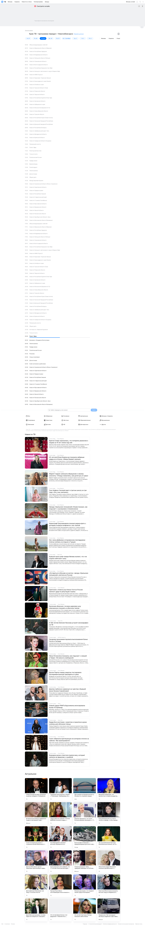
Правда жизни (33, 160)
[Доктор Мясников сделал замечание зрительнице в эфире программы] (36, 861)
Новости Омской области (36, 210)
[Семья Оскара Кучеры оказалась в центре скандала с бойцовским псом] (36, 789)
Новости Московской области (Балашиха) (40, 220)
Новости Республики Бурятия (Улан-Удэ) (40, 98)
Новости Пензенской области (37, 213)
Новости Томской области (36, 114)
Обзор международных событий (38, 45)
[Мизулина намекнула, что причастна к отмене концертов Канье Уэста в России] (108, 789)
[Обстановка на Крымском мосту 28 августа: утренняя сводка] (84, 789)
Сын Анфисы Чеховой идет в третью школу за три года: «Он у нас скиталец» (68, 491)
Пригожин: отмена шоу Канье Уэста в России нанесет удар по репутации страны (66, 591)
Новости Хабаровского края (37, 104)
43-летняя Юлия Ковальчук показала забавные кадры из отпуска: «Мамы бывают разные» (66, 458)
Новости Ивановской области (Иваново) (40, 48)
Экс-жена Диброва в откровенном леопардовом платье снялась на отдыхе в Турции (67, 541)
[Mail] (2, 2)
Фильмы (103, 38)
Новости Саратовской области (37, 187)
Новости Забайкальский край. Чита (39, 131)
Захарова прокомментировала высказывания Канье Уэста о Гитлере (68, 640)
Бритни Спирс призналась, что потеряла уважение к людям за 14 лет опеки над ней (68, 442)
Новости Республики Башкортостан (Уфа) (40, 68)
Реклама (13, 923)
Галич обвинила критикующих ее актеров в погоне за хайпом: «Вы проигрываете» (69, 740)
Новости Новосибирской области (38, 111)
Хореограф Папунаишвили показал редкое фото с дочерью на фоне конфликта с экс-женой (67, 524)
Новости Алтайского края (36, 84)
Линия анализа (33, 170)
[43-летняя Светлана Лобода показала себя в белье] (84, 910)
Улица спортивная (34, 357)
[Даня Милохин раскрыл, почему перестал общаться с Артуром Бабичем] (36, 910)
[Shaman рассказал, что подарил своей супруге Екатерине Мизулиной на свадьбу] (84, 885)
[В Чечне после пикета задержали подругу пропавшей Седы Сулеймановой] (36, 813)
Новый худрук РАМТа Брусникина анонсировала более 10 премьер (67, 706)
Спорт (118, 38)
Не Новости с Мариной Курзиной (38, 329)
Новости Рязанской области (37, 91)
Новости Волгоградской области (38, 64)
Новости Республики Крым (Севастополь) (41, 117)
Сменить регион (78, 34)
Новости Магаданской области (38, 134)
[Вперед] (142, 6)
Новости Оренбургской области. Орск (40, 217)
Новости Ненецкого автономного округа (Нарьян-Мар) (44, 71)
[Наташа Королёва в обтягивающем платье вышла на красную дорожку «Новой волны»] (60, 885)
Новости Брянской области (37, 137)
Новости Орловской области (37, 101)
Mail (2, 923)
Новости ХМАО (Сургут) (36, 74)
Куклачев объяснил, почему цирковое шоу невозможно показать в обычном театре (65, 607)
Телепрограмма (29, 30)
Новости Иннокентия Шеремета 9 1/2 (39, 107)
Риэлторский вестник (35, 150)
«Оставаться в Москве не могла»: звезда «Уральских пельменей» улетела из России (68, 574)
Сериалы (111, 38)
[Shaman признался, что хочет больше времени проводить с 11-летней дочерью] (84, 813)
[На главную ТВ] (4, 2)
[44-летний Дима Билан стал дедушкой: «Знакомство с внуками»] (60, 910)
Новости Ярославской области (37, 203)
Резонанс (32, 353)
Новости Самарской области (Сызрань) (40, 141)
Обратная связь (138, 923)
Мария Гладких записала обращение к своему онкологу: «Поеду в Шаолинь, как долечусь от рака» (68, 475)
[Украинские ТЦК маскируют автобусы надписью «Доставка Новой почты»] (108, 910)
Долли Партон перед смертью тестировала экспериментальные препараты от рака (65, 673)
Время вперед (33, 164)
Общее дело (32, 177)
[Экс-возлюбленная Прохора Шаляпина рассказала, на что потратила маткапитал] (108, 837)
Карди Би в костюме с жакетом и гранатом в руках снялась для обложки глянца (68, 723)
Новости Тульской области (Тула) (38, 88)
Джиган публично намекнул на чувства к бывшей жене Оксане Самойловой (67, 690)
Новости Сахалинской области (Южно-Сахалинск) (43, 184)
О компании (7, 923)
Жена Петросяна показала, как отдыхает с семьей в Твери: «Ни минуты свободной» (68, 657)
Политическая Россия (35, 157)
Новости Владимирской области (38, 54)
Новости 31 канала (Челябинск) (38, 200)
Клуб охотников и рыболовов (37, 364)
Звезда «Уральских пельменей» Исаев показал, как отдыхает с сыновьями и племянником (68, 508)
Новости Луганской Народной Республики (41, 121)
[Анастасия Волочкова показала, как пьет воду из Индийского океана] (108, 885)
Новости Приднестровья (36, 190)
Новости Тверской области (36, 94)
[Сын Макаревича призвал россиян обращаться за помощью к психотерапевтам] (60, 837)
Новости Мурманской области (37, 207)
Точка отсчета (33, 154)
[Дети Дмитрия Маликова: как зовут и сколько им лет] (36, 885)
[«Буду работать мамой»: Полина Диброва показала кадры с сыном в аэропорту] (60, 813)
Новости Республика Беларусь (38, 127)
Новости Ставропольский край (38, 197)
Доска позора (33, 174)
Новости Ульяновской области (37, 61)
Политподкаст (33, 167)
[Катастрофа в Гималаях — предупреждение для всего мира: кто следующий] (84, 837)
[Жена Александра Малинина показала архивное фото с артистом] (108, 861)
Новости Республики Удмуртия (38, 51)
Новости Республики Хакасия (37, 194)
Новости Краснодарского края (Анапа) (40, 81)
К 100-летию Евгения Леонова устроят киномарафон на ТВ (68, 624)
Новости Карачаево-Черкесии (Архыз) (40, 78)
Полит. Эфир (32, 147)
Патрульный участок (35, 144)
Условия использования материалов (126, 923)
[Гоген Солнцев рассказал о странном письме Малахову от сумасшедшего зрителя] (36, 837)
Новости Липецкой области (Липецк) (39, 58)
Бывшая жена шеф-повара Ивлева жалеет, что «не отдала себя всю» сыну (68, 557)
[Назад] (139, 6)
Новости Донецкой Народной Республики (41, 124)
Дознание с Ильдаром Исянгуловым (39, 340)
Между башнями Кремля (36, 180)
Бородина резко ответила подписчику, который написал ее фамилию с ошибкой (67, 756)
